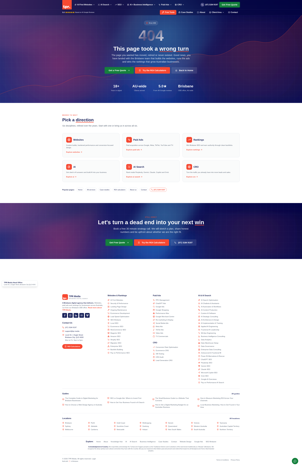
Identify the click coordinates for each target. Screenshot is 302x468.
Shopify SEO (115, 340)
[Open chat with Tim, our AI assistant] (295, 461)
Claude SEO (205, 369)
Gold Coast (121, 423)
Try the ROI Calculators (154, 70)
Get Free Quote (229, 5)
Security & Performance (119, 303)
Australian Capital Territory (229, 426)
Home (80, 190)
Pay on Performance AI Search (212, 382)
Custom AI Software (208, 313)
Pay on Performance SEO (120, 353)
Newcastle (120, 429)
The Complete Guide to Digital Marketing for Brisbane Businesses (81, 399)
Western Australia (200, 426)
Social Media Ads (162, 323)
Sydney (68, 426)
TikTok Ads (160, 330)
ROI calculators (119, 190)
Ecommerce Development (120, 313)
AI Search (105, 5)
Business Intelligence (148, 442)
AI (126, 442)
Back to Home (186, 70)
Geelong (145, 426)
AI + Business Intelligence (141, 5)
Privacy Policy (235, 460)
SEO (119, 5)
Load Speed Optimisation (119, 316)
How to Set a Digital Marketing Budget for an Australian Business (171, 406)
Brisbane (68, 423)
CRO (179, 5)
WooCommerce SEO (118, 330)
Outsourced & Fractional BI (211, 353)
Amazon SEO (115, 336)
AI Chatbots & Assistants (210, 303)
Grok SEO (205, 376)
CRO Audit (160, 357)
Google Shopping (162, 310)
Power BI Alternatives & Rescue (212, 356)
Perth (93, 423)
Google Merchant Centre (165, 316)
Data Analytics (206, 340)
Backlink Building (116, 349)
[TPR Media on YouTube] (81, 315)
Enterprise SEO (116, 346)
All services (91, 190)
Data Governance (207, 346)
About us (133, 190)
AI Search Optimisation (209, 300)
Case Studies (187, 12)
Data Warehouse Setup (209, 343)
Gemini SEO (205, 366)
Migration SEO (115, 343)
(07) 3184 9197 (71, 327)
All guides (236, 394)
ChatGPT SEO (206, 359)
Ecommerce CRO (162, 350)
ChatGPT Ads (161, 303)
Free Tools (169, 12)
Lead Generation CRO (164, 360)
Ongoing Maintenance (118, 310)
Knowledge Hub (117, 442)
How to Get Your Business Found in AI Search (127, 402)
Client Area (217, 12)
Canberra (94, 429)
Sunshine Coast (122, 426)
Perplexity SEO (206, 363)
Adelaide (94, 426)
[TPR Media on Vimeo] (87, 315)
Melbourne (69, 429)
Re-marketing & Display (164, 320)
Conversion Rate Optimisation (167, 347)
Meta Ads (159, 326)
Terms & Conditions (222, 460)
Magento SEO (115, 333)
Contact (234, 12)
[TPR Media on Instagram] (70, 315)
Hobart (144, 429)
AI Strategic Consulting (209, 316)
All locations (235, 418)
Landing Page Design (118, 307)
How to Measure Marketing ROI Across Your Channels (216, 399)
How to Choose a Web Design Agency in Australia (83, 405)
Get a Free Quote (117, 70)
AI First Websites (84, 5)
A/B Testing (160, 354)
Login (94, 459)
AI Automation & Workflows (211, 307)
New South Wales (174, 429)
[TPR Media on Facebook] (64, 315)
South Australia (199, 429)
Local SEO (114, 323)
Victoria (196, 423)
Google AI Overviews (209, 379)
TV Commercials (162, 336)
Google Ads (160, 307)
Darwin (170, 423)
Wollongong (146, 423)
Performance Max (162, 313)
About (202, 12)
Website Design (185, 442)
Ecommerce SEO (116, 326)
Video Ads (159, 333)
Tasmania (223, 423)
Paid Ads (165, 5)
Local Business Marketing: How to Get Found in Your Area (220, 406)
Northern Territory (226, 429)
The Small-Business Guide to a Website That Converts (172, 399)
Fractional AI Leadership (210, 330)
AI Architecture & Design (210, 320)
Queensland (172, 426)
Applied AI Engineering (209, 326)
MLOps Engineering (208, 333)
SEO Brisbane (115, 320)
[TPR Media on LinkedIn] (76, 315)
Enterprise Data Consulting (211, 349)
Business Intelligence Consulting (213, 336)
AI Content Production (209, 310)
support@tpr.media (72, 331)
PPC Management (162, 300)
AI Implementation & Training (212, 323)
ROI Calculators (73, 346)
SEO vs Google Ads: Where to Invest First (125, 398)
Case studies (104, 190)
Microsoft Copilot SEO (209, 373)
